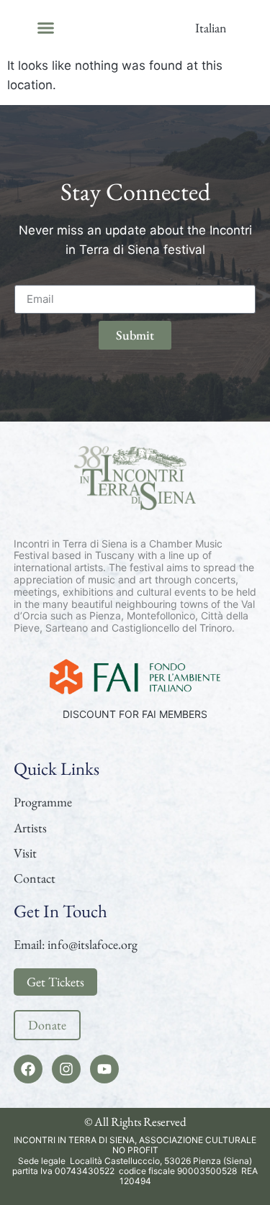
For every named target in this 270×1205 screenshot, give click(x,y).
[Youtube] (104, 1069)
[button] (45, 28)
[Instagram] (66, 1069)
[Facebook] (28, 1069)
